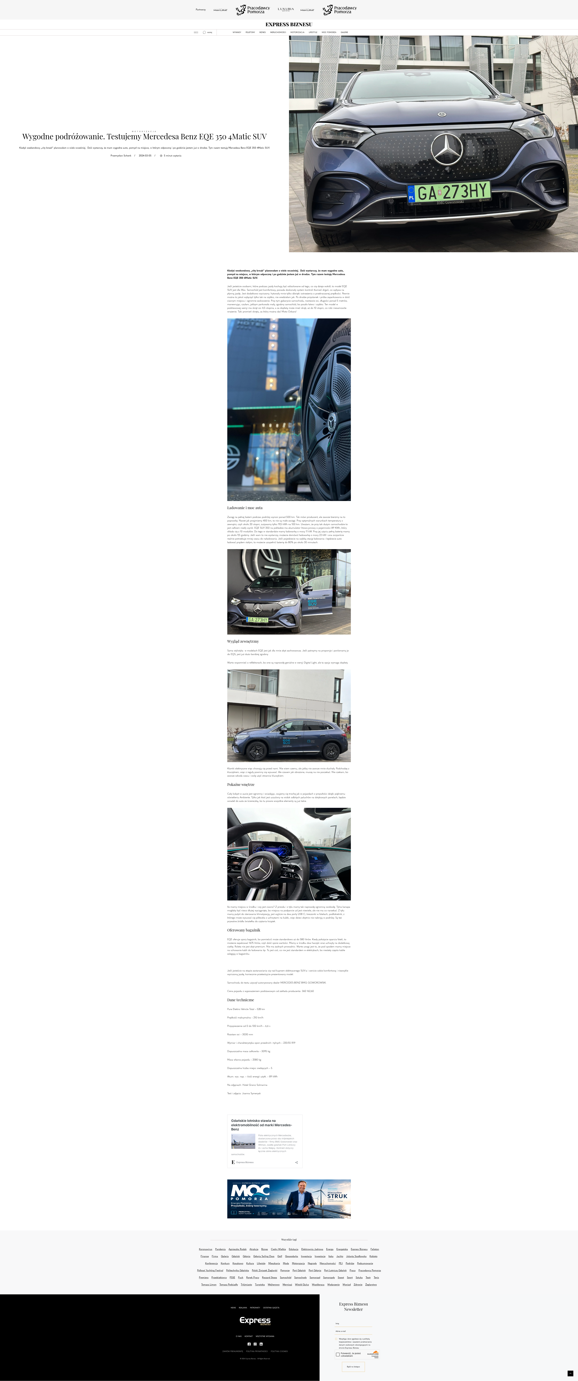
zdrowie (358, 1285)
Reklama (243, 1308)
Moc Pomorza (329, 32)
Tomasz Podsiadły (228, 1285)
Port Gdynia (315, 1270)
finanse (205, 1256)
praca (353, 1270)
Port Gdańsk (299, 1270)
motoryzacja (298, 1263)
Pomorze (285, 1270)
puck (240, 1277)
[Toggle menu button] (196, 32)
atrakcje (254, 1249)
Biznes (262, 32)
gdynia (246, 1256)
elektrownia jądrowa (312, 1249)
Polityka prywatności (257, 1351)
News (233, 1308)
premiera (203, 1277)
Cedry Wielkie (278, 1249)
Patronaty (255, 1308)
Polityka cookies (279, 1351)
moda (286, 1263)
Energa (329, 1249)
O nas (239, 1336)
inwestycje (320, 1256)
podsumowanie (365, 1263)
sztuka (359, 1277)
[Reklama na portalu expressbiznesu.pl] (289, 1199)
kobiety (373, 1256)
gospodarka (291, 1256)
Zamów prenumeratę (232, 1351)
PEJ (341, 1263)
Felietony (250, 32)
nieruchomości (328, 1263)
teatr (368, 1277)
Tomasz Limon (208, 1285)
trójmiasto (246, 1285)
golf (279, 1256)
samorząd (315, 1277)
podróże (350, 1263)
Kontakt (249, 1336)
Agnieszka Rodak (238, 1249)
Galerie (344, 32)
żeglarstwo (371, 1285)
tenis (376, 1277)
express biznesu (359, 1249)
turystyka (260, 1285)
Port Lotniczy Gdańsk (335, 1270)
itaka (330, 1256)
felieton (375, 1249)
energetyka (342, 1249)
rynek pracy (252, 1277)
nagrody (312, 1263)
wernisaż (287, 1285)
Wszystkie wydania (265, 1336)
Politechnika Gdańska (237, 1270)
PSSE (232, 1277)
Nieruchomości (278, 32)
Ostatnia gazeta (271, 1308)
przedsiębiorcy (219, 1277)
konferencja (211, 1263)
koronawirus (205, 1249)
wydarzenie (333, 1285)
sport (350, 1277)
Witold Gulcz (302, 1285)
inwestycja (306, 1256)
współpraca (318, 1285)
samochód (285, 1277)
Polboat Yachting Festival (210, 1270)
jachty (339, 1256)
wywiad (347, 1285)
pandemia (220, 1249)
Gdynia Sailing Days (263, 1256)
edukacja (293, 1249)
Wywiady (237, 32)
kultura (250, 1263)
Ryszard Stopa (269, 1277)
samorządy (329, 1277)
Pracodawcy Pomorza (370, 1270)
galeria (225, 1256)
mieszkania (274, 1263)
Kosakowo (238, 1263)
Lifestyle (313, 32)
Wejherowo (274, 1285)
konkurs (225, 1263)
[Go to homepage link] (289, 24)
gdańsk (236, 1256)
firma (215, 1256)
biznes (264, 1249)
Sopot (341, 1277)
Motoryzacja (297, 32)
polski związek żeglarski (264, 1270)
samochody (300, 1277)
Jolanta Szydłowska (356, 1256)
